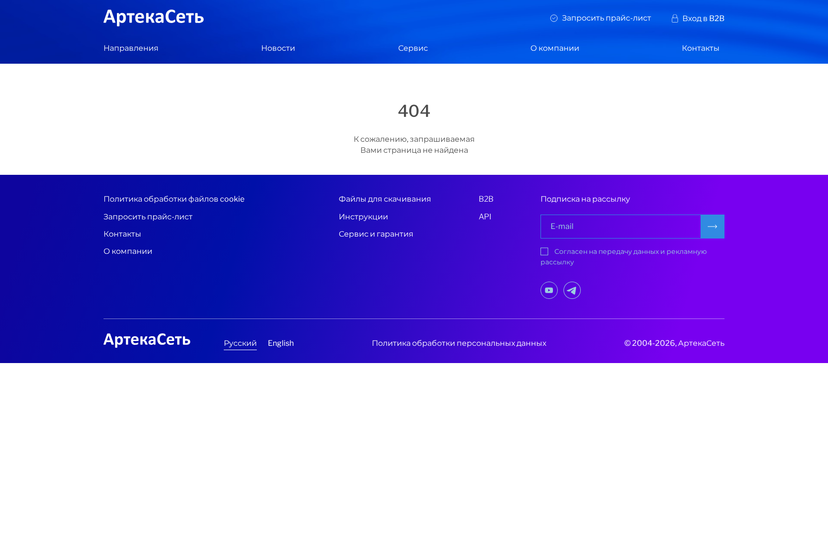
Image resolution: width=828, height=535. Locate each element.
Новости (278, 48)
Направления (131, 48)
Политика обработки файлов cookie (174, 199)
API (485, 216)
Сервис (413, 48)
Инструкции (363, 216)
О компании (554, 48)
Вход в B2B (703, 18)
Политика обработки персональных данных (459, 343)
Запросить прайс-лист (606, 18)
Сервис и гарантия (376, 234)
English (281, 343)
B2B (486, 199)
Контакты (701, 48)
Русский (240, 343)
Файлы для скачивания (385, 199)
